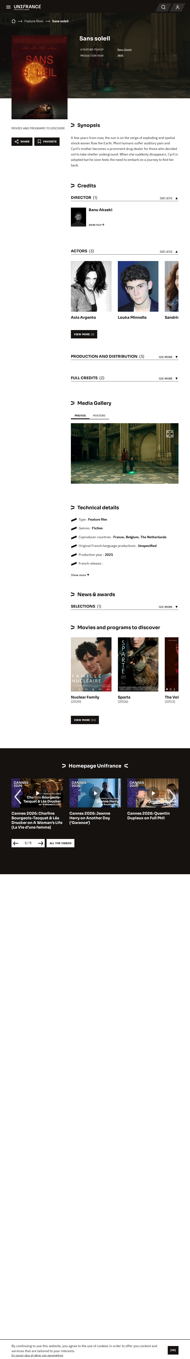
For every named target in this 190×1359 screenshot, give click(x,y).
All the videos (60, 843)
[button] (169, 434)
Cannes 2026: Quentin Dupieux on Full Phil (106, 815)
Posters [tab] (99, 415)
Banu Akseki (124, 49)
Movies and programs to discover (38, 128)
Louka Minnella (132, 317)
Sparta (124, 697)
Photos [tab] (80, 415)
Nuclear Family (85, 697)
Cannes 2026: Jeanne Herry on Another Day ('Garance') (47, 818)
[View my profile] (178, 7)
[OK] (173, 1350)
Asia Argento (83, 317)
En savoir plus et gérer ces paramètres (37, 1355)
